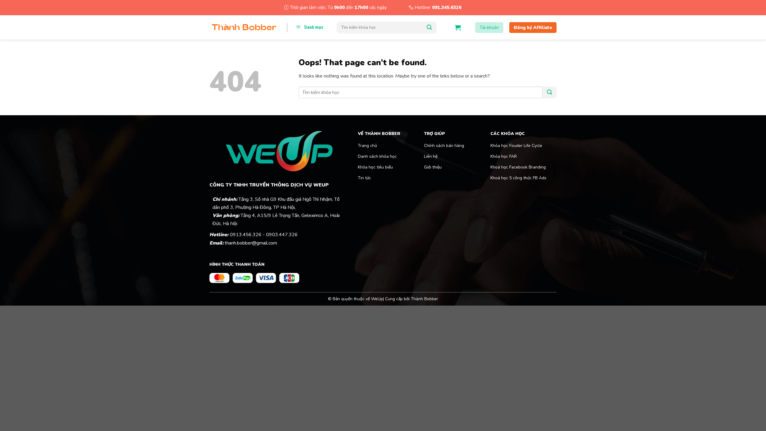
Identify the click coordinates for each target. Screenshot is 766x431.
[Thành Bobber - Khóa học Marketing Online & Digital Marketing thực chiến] (243, 27)
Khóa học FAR (504, 156)
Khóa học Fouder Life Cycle (516, 145)
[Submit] (429, 28)
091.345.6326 (446, 7)
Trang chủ (367, 145)
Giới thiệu (433, 167)
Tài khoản (489, 28)
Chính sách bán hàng (444, 145)
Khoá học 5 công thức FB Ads (518, 178)
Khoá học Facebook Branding (518, 167)
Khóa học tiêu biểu (375, 167)
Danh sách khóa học (377, 156)
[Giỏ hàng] (458, 27)
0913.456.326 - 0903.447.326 (264, 234)
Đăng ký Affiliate (533, 28)
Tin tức (364, 178)
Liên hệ (430, 156)
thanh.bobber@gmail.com (251, 243)
